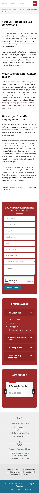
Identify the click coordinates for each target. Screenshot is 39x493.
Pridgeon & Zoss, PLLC (14, 4)
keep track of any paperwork (21, 146)
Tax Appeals (14, 326)
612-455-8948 (23, 459)
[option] (19, 390)
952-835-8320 (23, 433)
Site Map (18, 489)
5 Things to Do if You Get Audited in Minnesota (18, 387)
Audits (11, 323)
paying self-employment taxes (15, 103)
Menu (35, 3)
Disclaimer (10, 489)
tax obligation (16, 57)
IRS (9, 189)
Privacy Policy (27, 489)
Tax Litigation (14, 319)
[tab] (19, 312)
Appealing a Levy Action (21, 330)
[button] (5, 391)
